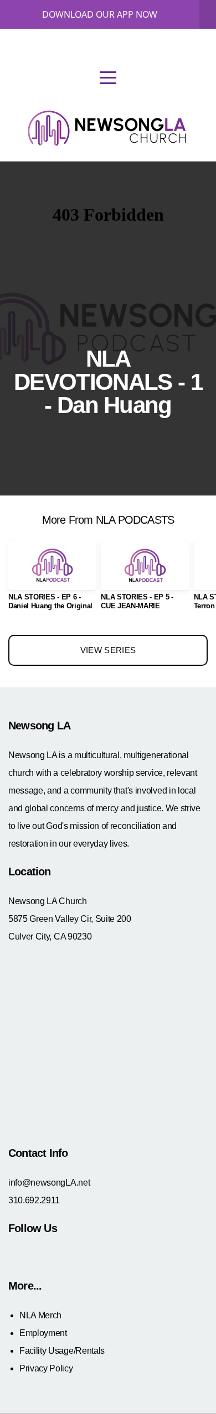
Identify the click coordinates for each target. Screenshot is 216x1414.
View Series (108, 650)
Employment (43, 1333)
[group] (52, 579)
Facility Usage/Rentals (62, 1350)
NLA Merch (40, 1315)
